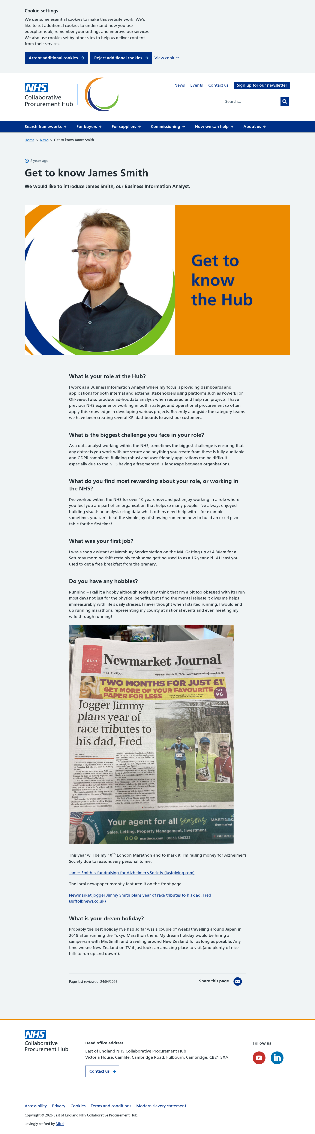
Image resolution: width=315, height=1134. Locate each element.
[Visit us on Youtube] (259, 1057)
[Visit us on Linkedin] (277, 1057)
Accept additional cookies (53, 57)
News (179, 85)
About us (252, 126)
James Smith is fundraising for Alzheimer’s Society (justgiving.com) (132, 872)
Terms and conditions (111, 1105)
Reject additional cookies (118, 57)
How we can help (212, 126)
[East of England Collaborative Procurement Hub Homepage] (73, 94)
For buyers (86, 126)
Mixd (60, 1124)
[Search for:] (250, 101)
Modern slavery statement (161, 1105)
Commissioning (165, 126)
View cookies (166, 57)
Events (196, 85)
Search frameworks (43, 126)
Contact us (218, 85)
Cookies (78, 1105)
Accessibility (36, 1105)
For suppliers (124, 126)
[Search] (284, 101)
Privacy (58, 1105)
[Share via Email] (237, 981)
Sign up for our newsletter (262, 85)
